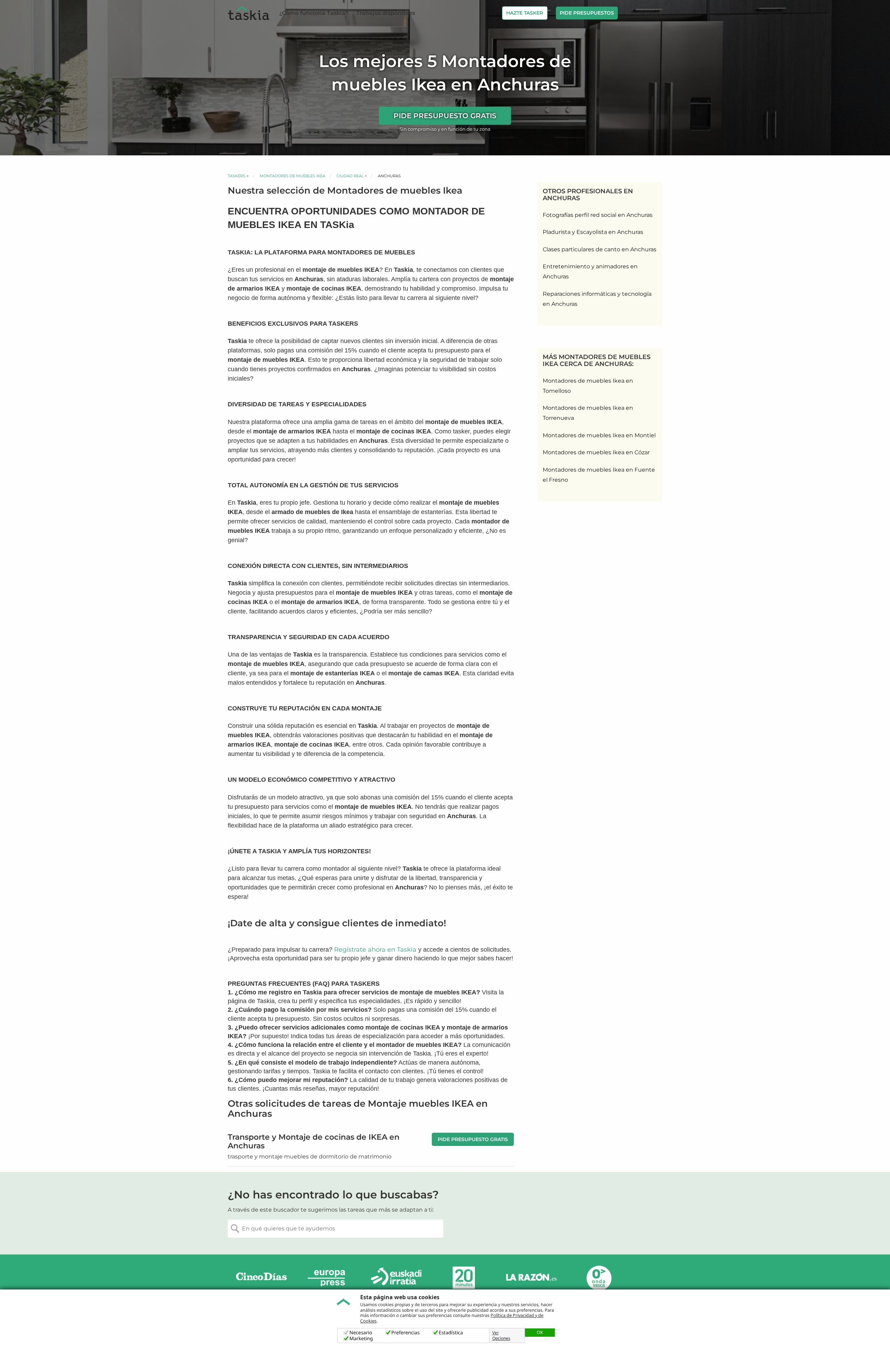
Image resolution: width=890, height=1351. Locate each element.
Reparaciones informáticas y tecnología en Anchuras (597, 299)
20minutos (463, 1278)
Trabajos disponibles (385, 13)
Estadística (451, 1333)
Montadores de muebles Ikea (292, 175)
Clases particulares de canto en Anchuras (599, 249)
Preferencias (405, 1333)
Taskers (236, 175)
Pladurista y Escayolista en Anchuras (593, 232)
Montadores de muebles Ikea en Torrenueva (588, 413)
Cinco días (261, 1278)
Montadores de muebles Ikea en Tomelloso (588, 385)
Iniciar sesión (644, 13)
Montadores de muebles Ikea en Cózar (596, 452)
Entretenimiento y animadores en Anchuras (590, 271)
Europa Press (329, 1278)
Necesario (360, 1333)
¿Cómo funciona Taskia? (313, 13)
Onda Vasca (598, 1278)
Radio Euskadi (396, 1278)
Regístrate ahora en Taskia (375, 949)
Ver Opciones (501, 1335)
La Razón (531, 1278)
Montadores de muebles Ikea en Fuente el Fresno (599, 474)
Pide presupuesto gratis (445, 116)
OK (540, 1332)
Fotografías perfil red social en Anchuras (598, 215)
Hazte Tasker (524, 13)
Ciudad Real (350, 175)
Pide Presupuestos (587, 13)
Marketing (361, 1339)
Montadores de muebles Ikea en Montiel (599, 435)
